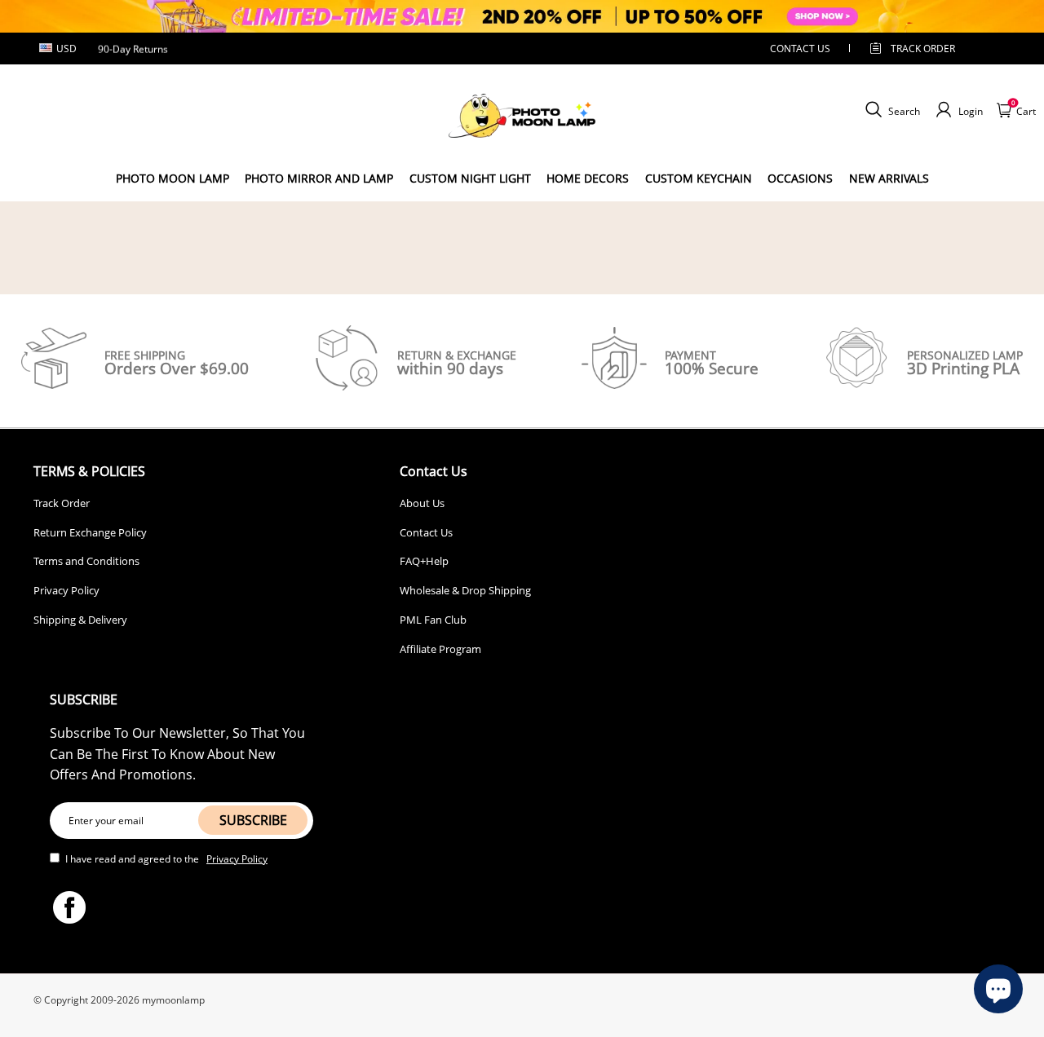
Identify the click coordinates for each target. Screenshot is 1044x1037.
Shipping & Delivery (80, 619)
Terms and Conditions (86, 561)
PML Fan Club (433, 619)
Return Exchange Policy (90, 532)
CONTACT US (800, 48)
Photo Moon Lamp (172, 178)
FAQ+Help (424, 561)
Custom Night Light (470, 178)
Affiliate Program (440, 649)
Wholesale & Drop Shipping (465, 590)
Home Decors (587, 178)
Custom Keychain (698, 178)
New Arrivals (889, 178)
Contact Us (426, 532)
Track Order (923, 48)
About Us (422, 503)
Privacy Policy (66, 590)
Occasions (800, 178)
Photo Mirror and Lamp (319, 178)
